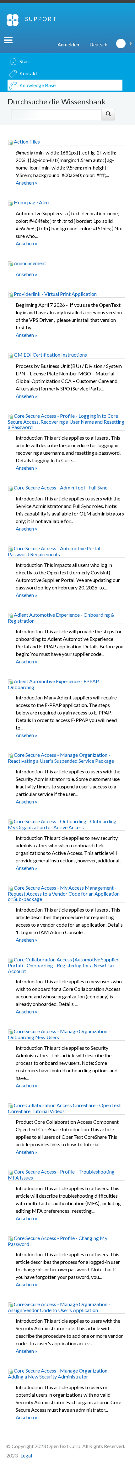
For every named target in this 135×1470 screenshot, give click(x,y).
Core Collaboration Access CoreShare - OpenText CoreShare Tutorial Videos (64, 1108)
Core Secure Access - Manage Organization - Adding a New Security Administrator (59, 1373)
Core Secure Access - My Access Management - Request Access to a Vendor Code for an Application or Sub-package (64, 893)
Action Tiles (26, 141)
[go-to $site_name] (12, 20)
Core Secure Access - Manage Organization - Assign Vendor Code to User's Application (59, 1307)
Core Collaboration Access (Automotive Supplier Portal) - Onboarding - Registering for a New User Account (63, 965)
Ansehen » (26, 183)
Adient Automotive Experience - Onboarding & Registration (61, 618)
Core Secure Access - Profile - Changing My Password (57, 1241)
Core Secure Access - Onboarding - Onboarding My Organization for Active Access (62, 824)
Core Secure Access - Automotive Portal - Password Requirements (55, 551)
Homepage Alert (31, 202)
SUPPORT (41, 18)
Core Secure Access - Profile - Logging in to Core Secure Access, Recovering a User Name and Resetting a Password (66, 421)
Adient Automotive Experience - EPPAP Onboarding (53, 684)
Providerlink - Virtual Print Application (55, 294)
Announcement (29, 263)
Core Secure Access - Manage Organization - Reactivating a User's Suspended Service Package (61, 758)
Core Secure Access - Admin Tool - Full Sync (60, 487)
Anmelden (68, 44)
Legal (26, 1455)
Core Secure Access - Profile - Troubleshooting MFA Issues (61, 1174)
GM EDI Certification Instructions (50, 355)
